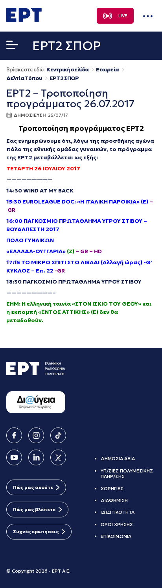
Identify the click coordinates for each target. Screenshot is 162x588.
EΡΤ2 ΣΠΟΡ (64, 78)
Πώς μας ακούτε (33, 487)
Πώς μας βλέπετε (34, 509)
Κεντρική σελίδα (67, 69)
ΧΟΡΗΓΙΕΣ (112, 488)
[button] (12, 46)
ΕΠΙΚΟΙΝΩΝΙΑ (116, 536)
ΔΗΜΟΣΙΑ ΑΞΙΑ (118, 458)
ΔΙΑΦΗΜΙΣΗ (114, 500)
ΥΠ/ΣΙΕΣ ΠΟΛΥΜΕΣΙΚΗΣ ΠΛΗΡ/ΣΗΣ (127, 473)
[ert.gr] (24, 20)
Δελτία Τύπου (24, 78)
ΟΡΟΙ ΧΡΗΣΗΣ (117, 524)
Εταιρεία (107, 69)
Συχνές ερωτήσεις (36, 531)
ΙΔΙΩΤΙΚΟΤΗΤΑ (117, 512)
